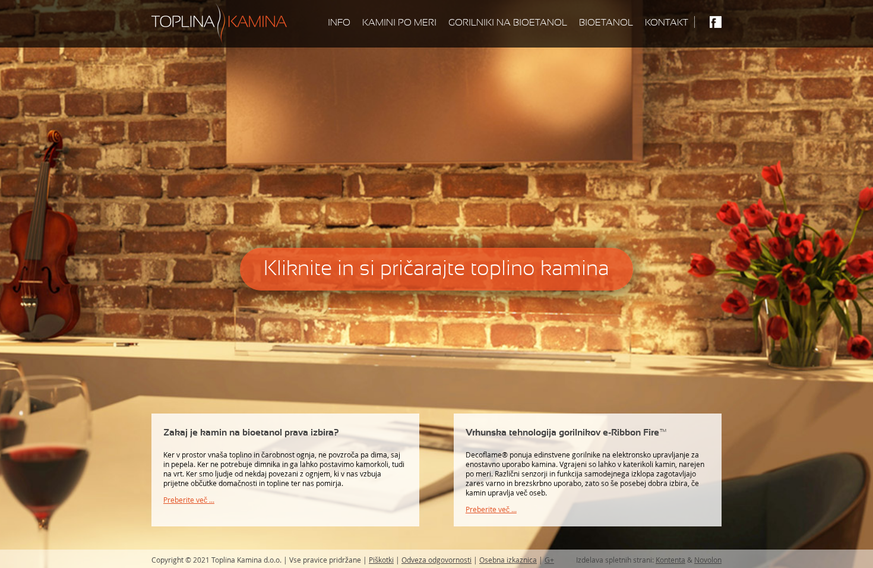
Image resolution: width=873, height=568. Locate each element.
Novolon (708, 560)
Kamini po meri (399, 22)
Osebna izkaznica (508, 560)
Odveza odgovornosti (436, 560)
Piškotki (381, 560)
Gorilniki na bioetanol (507, 22)
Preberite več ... (188, 500)
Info (339, 22)
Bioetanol (606, 22)
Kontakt (666, 22)
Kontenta (670, 560)
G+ (549, 560)
